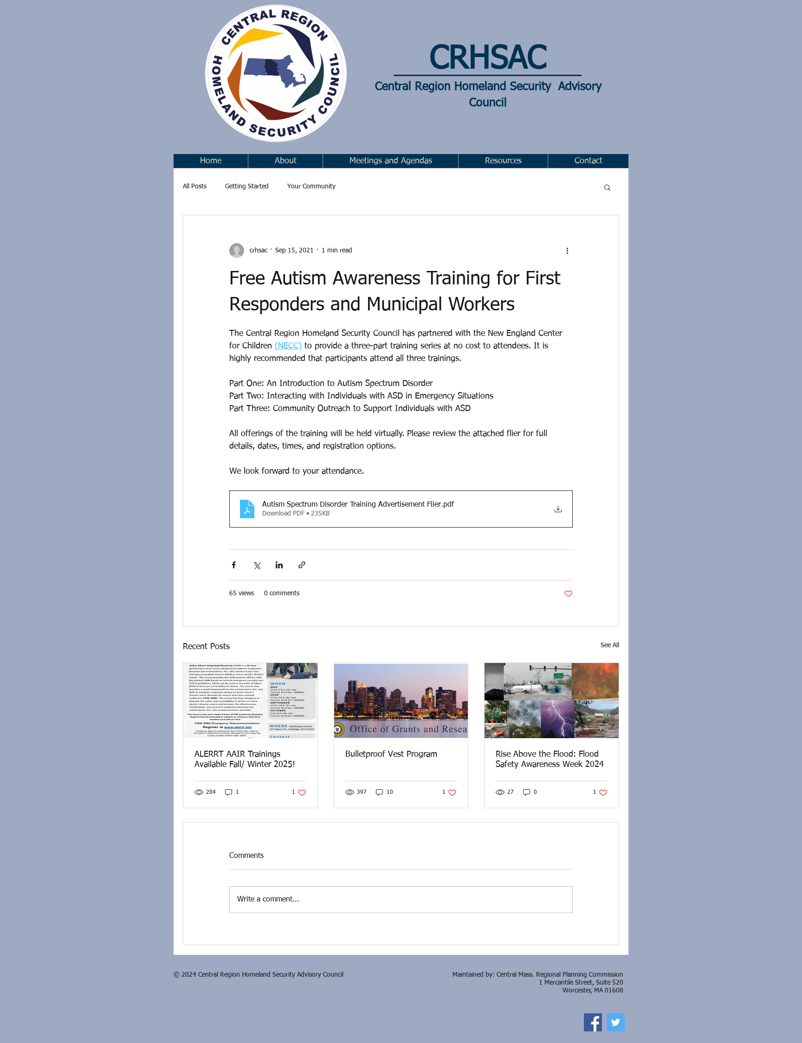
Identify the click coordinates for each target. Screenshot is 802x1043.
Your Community (311, 186)
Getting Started (247, 186)
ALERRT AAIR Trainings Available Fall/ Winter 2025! (244, 759)
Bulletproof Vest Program (391, 754)
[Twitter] (616, 1022)
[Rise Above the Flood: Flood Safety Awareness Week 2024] (552, 700)
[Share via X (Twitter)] (256, 564)
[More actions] (567, 250)
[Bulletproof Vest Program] (401, 700)
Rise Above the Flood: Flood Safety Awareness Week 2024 (550, 759)
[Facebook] (593, 1022)
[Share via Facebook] (233, 564)
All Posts (195, 186)
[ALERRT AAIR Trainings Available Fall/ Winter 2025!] (250, 700)
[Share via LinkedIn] (279, 564)
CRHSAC (488, 59)
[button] (390, 161)
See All (610, 645)
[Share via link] (302, 564)
